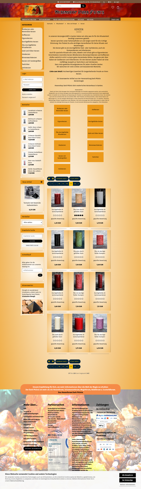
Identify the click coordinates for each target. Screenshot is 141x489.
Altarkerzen (86, 50)
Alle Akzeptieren (127, 475)
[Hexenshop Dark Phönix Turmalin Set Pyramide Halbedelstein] (32, 192)
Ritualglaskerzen (76, 64)
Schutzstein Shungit (28, 296)
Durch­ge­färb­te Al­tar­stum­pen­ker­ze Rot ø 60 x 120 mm (57, 294)
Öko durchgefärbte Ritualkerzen (29, 46)
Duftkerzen (105, 55)
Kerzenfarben (86, 43)
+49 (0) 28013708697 (64, 2)
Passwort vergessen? (29, 97)
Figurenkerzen (102, 53)
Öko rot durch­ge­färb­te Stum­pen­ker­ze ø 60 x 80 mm (100, 252)
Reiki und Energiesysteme (64, 20)
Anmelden (32, 90)
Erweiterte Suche (32, 245)
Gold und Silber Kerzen (30, 51)
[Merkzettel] (112, 7)
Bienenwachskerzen (90, 55)
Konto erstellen (27, 94)
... (55, 184)
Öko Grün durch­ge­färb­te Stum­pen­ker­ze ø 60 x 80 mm (78, 211)
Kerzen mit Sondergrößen (31, 61)
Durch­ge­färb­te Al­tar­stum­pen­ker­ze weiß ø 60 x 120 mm (100, 211)
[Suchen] (104, 1)
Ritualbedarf (44, 20)
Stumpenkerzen (72, 50)
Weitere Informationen (127, 484)
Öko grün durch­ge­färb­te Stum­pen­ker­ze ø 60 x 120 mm (78, 252)
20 (75, 184)
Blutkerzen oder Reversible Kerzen (29, 30)
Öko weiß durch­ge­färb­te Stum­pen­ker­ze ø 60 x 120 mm (57, 336)
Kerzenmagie (79, 81)
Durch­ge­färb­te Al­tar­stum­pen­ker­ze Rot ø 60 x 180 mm (100, 294)
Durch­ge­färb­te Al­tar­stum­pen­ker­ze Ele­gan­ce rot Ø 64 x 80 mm (79, 336)
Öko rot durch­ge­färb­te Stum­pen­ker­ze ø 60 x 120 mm (78, 294)
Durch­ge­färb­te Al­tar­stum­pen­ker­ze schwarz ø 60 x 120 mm (57, 252)
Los (40, 275)
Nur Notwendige (127, 480)
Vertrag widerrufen (33, 448)
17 (63, 184)
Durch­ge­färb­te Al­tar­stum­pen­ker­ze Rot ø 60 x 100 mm (57, 211)
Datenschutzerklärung (17, 481)
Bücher (81, 20)
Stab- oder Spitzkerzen (89, 48)
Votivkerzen (93, 62)
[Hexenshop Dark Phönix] (34, 10)
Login (117, 2)
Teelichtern (81, 62)
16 (59, 184)
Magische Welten (29, 20)
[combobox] (62, 179)
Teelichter (26, 64)
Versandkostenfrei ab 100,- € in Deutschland (87, 2)
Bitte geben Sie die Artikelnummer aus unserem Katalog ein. (31, 265)
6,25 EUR (32, 210)
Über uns (115, 20)
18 (67, 184)
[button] (118, 7)
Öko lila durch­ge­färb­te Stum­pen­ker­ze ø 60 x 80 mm (100, 336)
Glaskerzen (26, 54)
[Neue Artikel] (41, 182)
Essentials (77, 71)
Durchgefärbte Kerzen (30, 42)
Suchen (32, 241)
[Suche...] (83, 6)
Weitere (90, 20)
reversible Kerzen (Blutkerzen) (70, 55)
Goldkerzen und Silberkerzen (68, 60)
